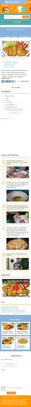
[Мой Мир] (7, 81)
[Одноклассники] (5, 81)
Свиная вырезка (7, 311)
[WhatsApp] (12, 81)
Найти (25, 17)
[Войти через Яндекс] (2, 380)
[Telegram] (14, 81)
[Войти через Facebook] (2, 377)
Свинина (14, 307)
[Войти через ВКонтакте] (2, 374)
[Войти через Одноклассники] (2, 385)
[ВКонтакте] (2, 81)
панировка (5, 307)
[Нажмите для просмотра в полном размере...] (17, 172)
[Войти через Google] (2, 382)
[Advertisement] (15, 136)
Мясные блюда (9, 66)
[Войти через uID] (2, 372)
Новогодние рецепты (11, 62)
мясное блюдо (19, 311)
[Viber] (10, 81)
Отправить (11, 393)
